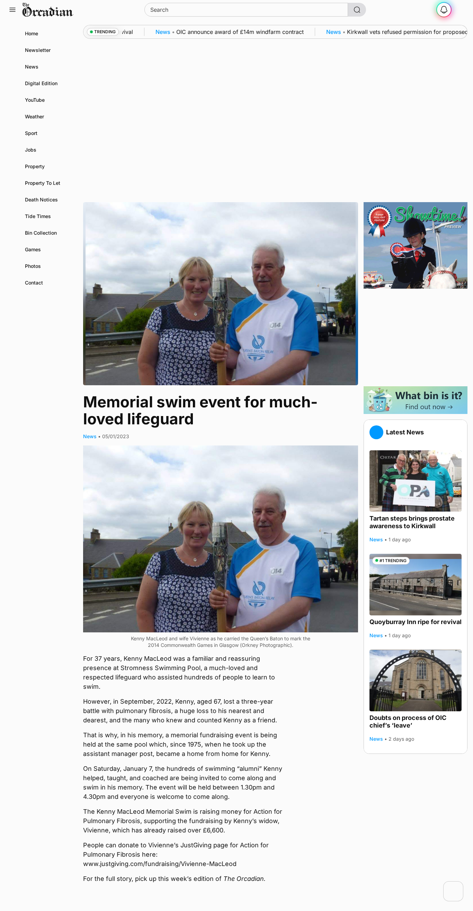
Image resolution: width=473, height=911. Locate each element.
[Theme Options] (460, 10)
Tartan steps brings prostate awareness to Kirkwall (412, 522)
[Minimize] (458, 885)
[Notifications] (444, 10)
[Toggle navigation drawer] (12, 10)
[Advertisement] (415, 337)
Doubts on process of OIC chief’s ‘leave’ (407, 721)
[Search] (357, 10)
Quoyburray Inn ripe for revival (415, 621)
